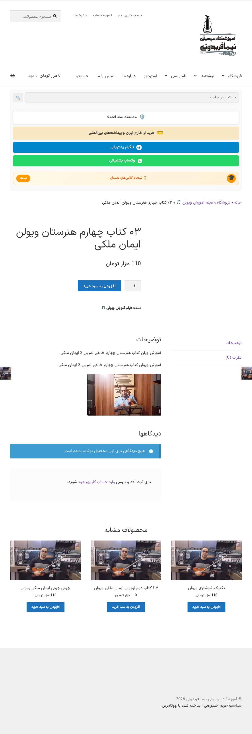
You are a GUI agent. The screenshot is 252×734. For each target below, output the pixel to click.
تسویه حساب (102, 15)
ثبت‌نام (23, 178)
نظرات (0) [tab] (234, 358)
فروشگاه (235, 76)
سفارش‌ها (80, 15)
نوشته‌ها (207, 76)
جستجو (82, 76)
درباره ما (129, 76)
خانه (238, 203)
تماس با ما (105, 76)
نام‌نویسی (178, 76)
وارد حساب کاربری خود (96, 482)
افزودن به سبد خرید (99, 285)
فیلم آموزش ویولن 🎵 (194, 203)
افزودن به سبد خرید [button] (206, 607)
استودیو (150, 76)
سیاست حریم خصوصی (223, 706)
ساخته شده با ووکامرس (181, 706)
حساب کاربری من (130, 15)
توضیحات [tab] (234, 343)
